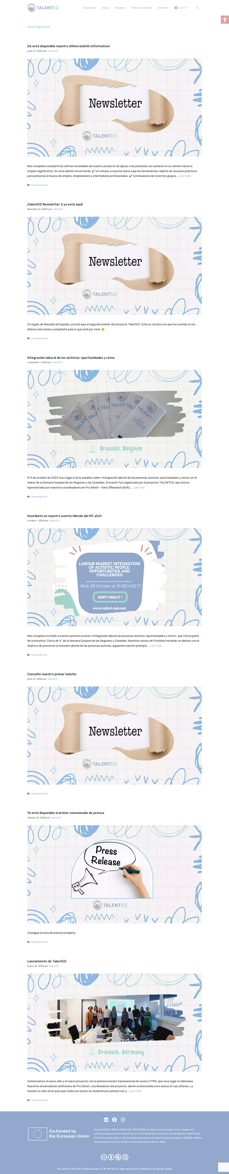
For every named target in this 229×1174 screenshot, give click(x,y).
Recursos (120, 7)
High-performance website (134, 1168)
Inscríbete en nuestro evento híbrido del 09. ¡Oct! (64, 516)
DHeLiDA (76, 1168)
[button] (225, 20)
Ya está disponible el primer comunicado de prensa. (66, 813)
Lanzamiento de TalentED (46, 961)
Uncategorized (39, 185)
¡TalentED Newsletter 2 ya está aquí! (55, 204)
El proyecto (89, 7)
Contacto (163, 7)
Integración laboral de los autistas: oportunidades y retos (71, 358)
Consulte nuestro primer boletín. (52, 674)
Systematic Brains (162, 1168)
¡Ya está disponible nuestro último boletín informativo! (68, 46)
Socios (105, 7)
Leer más (185, 176)
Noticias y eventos (141, 7)
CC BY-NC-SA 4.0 (109, 1168)
